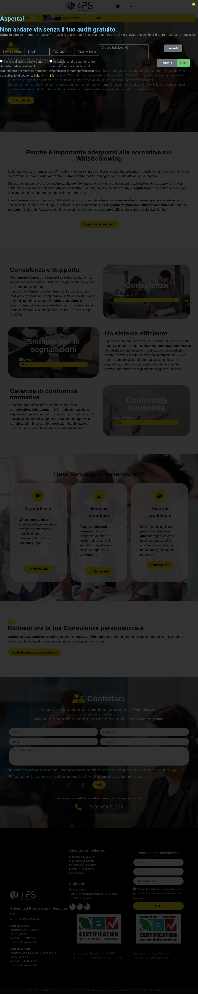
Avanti (173, 48)
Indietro (167, 63)
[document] (99, 497)
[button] (193, 4)
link (36, 75)
